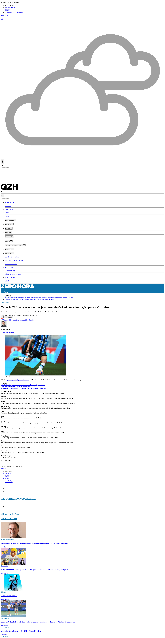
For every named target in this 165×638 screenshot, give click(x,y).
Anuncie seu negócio (11, 270)
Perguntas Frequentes (11, 277)
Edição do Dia (9, 209)
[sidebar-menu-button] (2, 160)
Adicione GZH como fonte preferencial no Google (18, 320)
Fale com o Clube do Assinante (14, 260)
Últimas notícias (9, 202)
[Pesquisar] (2, 195)
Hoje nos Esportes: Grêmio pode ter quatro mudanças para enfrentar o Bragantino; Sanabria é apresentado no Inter (39, 297)
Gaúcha (7, 212)
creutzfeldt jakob (10, 7)
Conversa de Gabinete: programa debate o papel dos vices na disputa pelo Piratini (29, 299)
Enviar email (4, 332)
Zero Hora (8, 206)
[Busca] (2, 162)
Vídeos (7, 216)
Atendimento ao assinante (12, 257)
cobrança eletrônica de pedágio (14, 12)
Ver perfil (11, 332)
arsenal (7, 11)
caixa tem (7, 9)
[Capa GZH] (82, 171)
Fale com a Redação (11, 264)
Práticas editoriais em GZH (13, 274)
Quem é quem (9, 267)
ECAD (7, 281)
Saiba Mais (4, 468)
